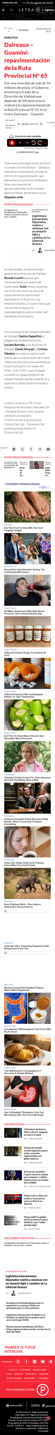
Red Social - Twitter (18, 1361)
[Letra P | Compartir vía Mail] (48, 449)
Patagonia (29, 1378)
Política (12, 1369)
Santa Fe (18, 1374)
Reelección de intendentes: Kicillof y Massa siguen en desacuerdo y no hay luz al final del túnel (28, 1329)
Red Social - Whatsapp (51, 1361)
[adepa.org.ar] (35, 1406)
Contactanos (7, 1361)
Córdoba (44, 1374)
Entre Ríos (30, 1374)
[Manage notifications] (48, 1418)
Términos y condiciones (26, 1428)
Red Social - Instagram (34, 1361)
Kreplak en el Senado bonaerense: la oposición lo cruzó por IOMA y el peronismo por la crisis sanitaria (25, 1305)
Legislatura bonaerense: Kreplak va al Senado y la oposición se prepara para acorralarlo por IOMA (25, 1317)
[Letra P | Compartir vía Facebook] (31, 449)
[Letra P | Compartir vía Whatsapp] (13, 449)
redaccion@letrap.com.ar (37, 1425)
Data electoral (25, 17)
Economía (25, 1369)
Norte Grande (14, 1378)
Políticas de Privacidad (43, 1429)
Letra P (10, 30)
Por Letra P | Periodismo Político (10, 124)
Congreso (43, 1378)
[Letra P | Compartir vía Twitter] (22, 449)
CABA (9, 1374)
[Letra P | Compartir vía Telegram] (39, 449)
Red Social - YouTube (42, 1361)
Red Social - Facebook (26, 1361)
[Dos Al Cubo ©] (14, 1406)
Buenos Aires (40, 1369)
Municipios (24, 30)
